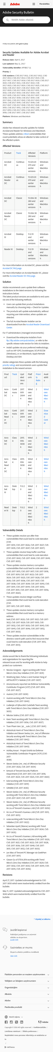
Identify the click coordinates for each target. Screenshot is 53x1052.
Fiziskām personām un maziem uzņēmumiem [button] (25, 974)
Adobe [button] (7, 1000)
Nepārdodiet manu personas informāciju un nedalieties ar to (26, 1037)
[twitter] (16, 1022)
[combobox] (26, 19)
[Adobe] (15, 4)
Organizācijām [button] (11, 987)
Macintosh (46, 398)
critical (26, 133)
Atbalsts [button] (8, 994)
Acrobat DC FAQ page (12, 268)
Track (18, 153)
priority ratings (9, 365)
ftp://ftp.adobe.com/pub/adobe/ (20, 340)
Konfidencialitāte (40, 1027)
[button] (34, 4)
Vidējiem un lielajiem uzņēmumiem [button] (20, 981)
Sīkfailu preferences (30, 1031)
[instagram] (11, 1022)
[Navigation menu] (4, 4)
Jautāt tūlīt (14, 940)
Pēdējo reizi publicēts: (9, 44)
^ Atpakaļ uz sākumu (42, 919)
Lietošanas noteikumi (12, 1031)
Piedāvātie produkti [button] (13, 1007)
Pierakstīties (44, 4)
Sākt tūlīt (13, 956)
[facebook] (6, 1022)
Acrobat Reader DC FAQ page (22, 275)
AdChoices (11, 1047)
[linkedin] (21, 1022)
